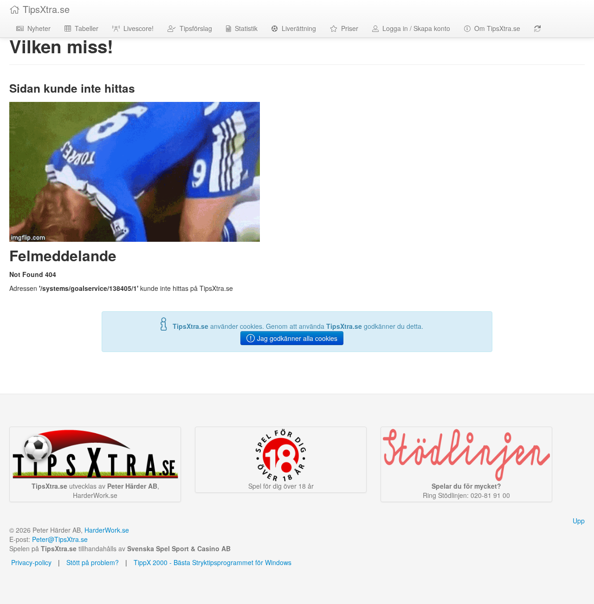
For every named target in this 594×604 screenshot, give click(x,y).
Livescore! (137, 28)
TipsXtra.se (45, 9)
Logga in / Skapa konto (414, 28)
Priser (347, 28)
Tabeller (84, 28)
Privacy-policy (30, 562)
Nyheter (37, 28)
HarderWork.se (106, 530)
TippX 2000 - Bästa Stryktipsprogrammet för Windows (212, 562)
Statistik (244, 28)
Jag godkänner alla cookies (296, 338)
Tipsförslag (194, 28)
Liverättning (297, 28)
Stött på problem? (92, 562)
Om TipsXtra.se (495, 28)
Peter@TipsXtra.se (60, 539)
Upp (579, 520)
